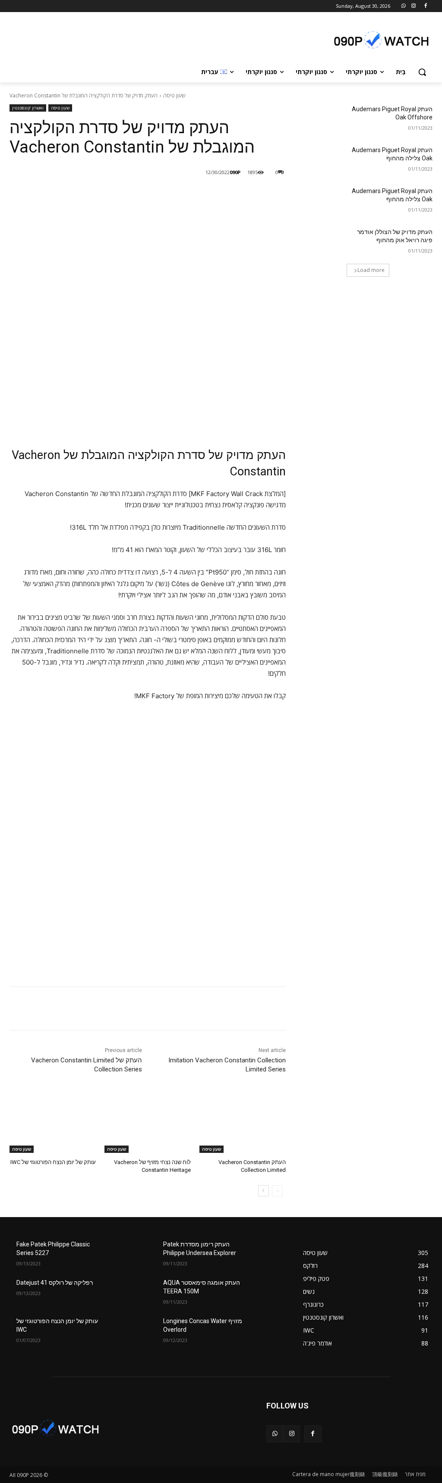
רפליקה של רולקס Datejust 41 (54, 1282)
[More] (144, 194)
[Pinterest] (164, 194)
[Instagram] (413, 6)
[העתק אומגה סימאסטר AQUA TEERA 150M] (266, 1292)
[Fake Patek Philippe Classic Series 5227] (119, 1254)
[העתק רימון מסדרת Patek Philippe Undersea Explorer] (266, 1254)
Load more (371, 270)
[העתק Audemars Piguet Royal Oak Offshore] (322, 118)
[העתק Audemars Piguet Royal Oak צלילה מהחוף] (322, 159)
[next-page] (263, 1190)
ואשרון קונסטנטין (28, 108)
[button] (422, 72)
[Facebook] (425, 6)
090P (235, 172)
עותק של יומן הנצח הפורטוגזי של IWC (53, 1162)
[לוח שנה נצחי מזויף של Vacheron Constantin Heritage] (147, 1123)
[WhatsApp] (404, 6)
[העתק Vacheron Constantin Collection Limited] (242, 1123)
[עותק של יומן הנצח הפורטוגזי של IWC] (52, 1123)
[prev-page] (277, 1190)
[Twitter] (184, 194)
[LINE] (223, 194)
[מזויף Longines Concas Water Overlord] (266, 1330)
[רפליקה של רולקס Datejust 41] (119, 1292)
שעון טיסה (174, 95)
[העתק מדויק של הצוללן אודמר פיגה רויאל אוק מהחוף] (322, 241)
